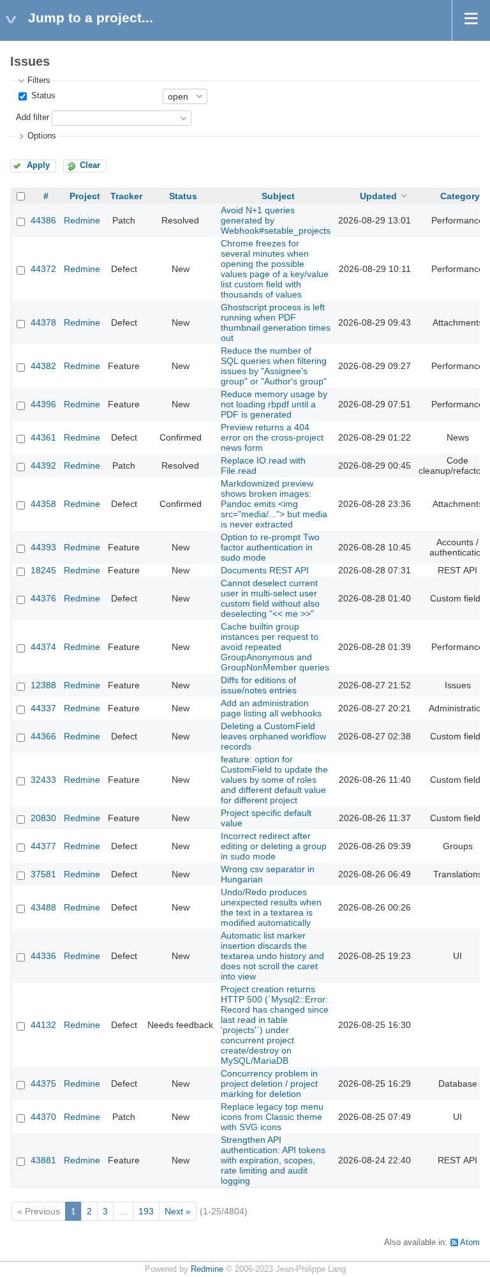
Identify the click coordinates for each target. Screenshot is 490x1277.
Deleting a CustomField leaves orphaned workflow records (273, 736)
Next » (178, 1211)
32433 (43, 780)
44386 (43, 220)
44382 (43, 366)
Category (460, 196)
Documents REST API (265, 570)
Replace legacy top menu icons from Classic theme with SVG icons (272, 1116)
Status (42, 95)
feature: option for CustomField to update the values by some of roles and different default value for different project (274, 779)
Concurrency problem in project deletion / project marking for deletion (269, 1083)
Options (41, 136)
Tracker (126, 196)
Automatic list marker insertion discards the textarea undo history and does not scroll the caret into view (272, 955)
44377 (43, 846)
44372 (43, 269)
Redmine (82, 220)
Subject (278, 196)
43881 (43, 1160)
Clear (90, 165)
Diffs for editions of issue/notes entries (259, 685)
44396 (43, 404)
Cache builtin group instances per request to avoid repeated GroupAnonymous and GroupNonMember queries (275, 646)
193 (146, 1211)
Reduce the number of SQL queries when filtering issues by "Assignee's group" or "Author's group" (274, 365)
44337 (43, 708)
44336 (43, 956)
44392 (43, 465)
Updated (378, 196)
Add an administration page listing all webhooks (271, 708)
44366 (43, 736)
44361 (43, 437)
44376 (43, 598)
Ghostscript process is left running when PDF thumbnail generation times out (275, 322)
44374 (43, 647)
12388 (43, 685)
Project (85, 196)
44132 (43, 1025)
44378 (43, 322)
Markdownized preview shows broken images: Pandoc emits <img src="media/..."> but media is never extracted (274, 503)
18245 (43, 570)
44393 (43, 547)
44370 (43, 1117)
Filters (38, 80)
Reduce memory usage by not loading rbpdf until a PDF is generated (274, 404)
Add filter (32, 117)
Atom (470, 1242)
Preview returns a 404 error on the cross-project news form (272, 437)
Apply (38, 165)
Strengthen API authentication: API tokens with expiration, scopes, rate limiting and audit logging (273, 1160)
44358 (43, 504)
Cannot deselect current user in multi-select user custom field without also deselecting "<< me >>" (270, 598)
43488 (43, 907)
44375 (43, 1083)
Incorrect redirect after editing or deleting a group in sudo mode (274, 846)
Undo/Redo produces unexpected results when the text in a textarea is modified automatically (271, 907)
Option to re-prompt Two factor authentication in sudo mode (270, 547)
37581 (43, 874)
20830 (43, 818)
